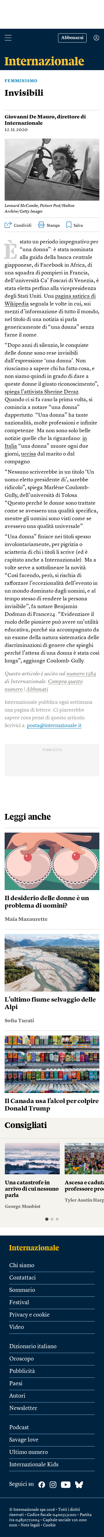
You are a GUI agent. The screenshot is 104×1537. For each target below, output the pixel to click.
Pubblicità (22, 1371)
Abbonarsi (72, 38)
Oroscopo (21, 1359)
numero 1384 (81, 674)
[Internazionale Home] (36, 1247)
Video (16, 1327)
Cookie (49, 1525)
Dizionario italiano (33, 1347)
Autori (17, 1396)
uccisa (28, 454)
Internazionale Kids (33, 1465)
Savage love (23, 1440)
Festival (19, 1303)
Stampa (53, 226)
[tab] (46, 1219)
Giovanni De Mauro (30, 117)
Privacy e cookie (29, 1315)
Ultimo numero (28, 1452)
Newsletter (23, 1408)
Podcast (19, 1428)
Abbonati (37, 689)
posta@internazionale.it (54, 725)
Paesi (16, 1384)
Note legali (30, 1525)
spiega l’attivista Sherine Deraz (42, 392)
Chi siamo (21, 1266)
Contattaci (22, 1278)
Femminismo (21, 81)
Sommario (22, 1290)
